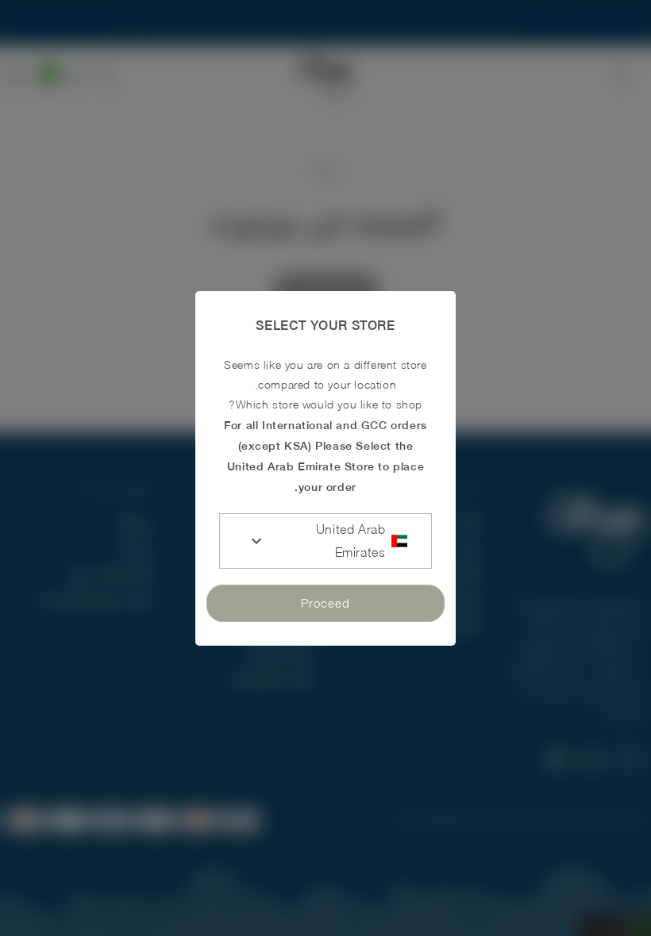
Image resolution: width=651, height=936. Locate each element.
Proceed (325, 603)
